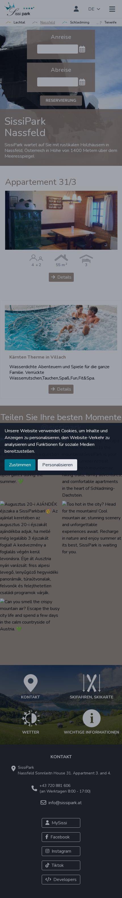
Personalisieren (57, 465)
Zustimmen (20, 465)
